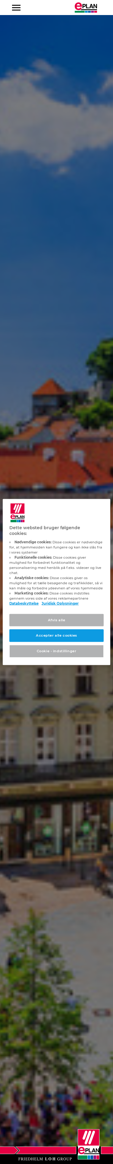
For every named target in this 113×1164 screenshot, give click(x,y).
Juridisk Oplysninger (60, 603)
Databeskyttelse (24, 603)
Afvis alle (56, 620)
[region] (56, 582)
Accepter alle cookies (56, 635)
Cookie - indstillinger (57, 651)
